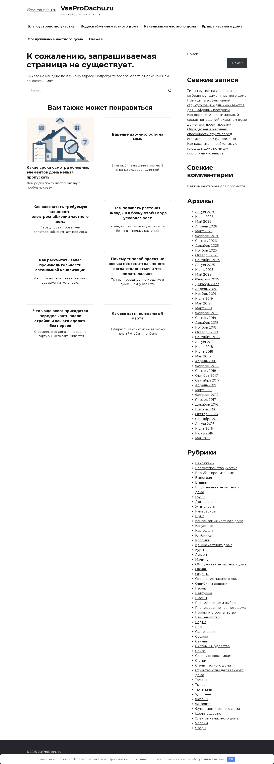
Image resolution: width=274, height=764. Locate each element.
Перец (200, 588)
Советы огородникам (213, 656)
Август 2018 (205, 342)
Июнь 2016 (204, 433)
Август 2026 (205, 212)
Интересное (205, 511)
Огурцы (202, 574)
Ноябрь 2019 (205, 294)
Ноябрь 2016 (205, 409)
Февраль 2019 (206, 313)
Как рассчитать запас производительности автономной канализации (60, 265)
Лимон (201, 555)
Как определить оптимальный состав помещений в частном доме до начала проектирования (217, 119)
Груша (200, 497)
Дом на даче (205, 502)
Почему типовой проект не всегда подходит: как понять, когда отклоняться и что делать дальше (137, 266)
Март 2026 (203, 231)
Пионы (201, 598)
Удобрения (204, 694)
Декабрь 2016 (206, 404)
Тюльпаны (204, 689)
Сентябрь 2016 (207, 419)
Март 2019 (203, 308)
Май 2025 (203, 274)
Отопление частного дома (217, 579)
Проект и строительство (215, 612)
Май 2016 (202, 438)
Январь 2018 (205, 371)
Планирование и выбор (215, 603)
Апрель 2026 (206, 226)
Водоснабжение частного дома (109, 26)
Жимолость (205, 506)
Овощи (201, 569)
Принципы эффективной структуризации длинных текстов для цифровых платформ (216, 105)
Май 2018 (203, 356)
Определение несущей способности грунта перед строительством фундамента (211, 134)
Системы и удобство (212, 646)
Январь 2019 (205, 318)
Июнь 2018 (204, 351)
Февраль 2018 (207, 366)
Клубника (203, 535)
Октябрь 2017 (206, 375)
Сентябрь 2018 (207, 337)
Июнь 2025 (204, 270)
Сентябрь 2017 (207, 380)
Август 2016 (204, 424)
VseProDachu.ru (87, 8)
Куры (199, 550)
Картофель (204, 531)
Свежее (96, 39)
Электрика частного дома (216, 718)
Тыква (200, 685)
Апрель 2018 (205, 361)
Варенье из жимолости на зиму (137, 136)
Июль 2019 (204, 298)
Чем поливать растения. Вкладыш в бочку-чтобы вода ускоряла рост (137, 213)
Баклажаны (204, 463)
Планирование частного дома (220, 608)
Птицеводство (207, 617)
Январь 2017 (205, 400)
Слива (200, 651)
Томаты (201, 680)
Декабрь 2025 (207, 246)
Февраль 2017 (206, 395)
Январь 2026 (206, 241)
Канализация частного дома (170, 26)
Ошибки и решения (212, 583)
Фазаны (201, 699)
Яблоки (201, 723)
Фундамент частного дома (217, 709)
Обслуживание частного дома (55, 39)
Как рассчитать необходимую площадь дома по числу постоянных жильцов (212, 148)
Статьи (200, 661)
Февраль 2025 (207, 279)
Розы (199, 627)
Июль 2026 (204, 217)
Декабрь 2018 (206, 323)
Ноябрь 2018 (205, 327)
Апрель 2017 (205, 385)
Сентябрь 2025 (207, 260)
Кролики (202, 540)
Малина (201, 559)
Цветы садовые (208, 713)
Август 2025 (205, 265)
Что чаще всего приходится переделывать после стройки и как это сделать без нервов (60, 318)
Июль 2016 (204, 428)
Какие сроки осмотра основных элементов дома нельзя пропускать (58, 172)
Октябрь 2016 (206, 414)
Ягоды (200, 728)
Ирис (199, 516)
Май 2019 (203, 303)
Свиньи (201, 641)
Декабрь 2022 (207, 284)
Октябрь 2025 (206, 255)
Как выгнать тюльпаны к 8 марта (137, 315)
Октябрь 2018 (206, 332)
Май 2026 (203, 221)
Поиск (192, 54)
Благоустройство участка (51, 26)
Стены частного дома (213, 665)
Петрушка (203, 593)
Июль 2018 (204, 347)
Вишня (201, 482)
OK (231, 759)
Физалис (202, 704)
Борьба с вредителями (214, 473)
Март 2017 (203, 390)
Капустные (204, 526)
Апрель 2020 (206, 289)
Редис (200, 622)
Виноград (203, 478)
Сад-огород (205, 632)
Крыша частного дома (222, 26)
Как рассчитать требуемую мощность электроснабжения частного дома (60, 214)
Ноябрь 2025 (206, 250)
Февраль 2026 (207, 236)
